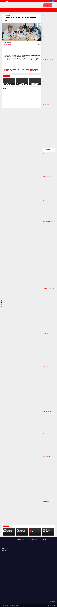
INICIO (48, 605)
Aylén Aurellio (10, 19)
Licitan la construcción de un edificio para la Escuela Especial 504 (12, 70)
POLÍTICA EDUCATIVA (7, 15)
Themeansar (16, 605)
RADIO (50, 605)
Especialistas (18, 529)
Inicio (4, 44)
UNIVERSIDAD (5, 529)
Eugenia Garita (37, 534)
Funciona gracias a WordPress (6, 605)
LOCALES (48, 529)
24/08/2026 (32, 534)
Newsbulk (13, 605)
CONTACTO (53, 605)
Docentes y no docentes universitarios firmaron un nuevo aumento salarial (30, 70)
